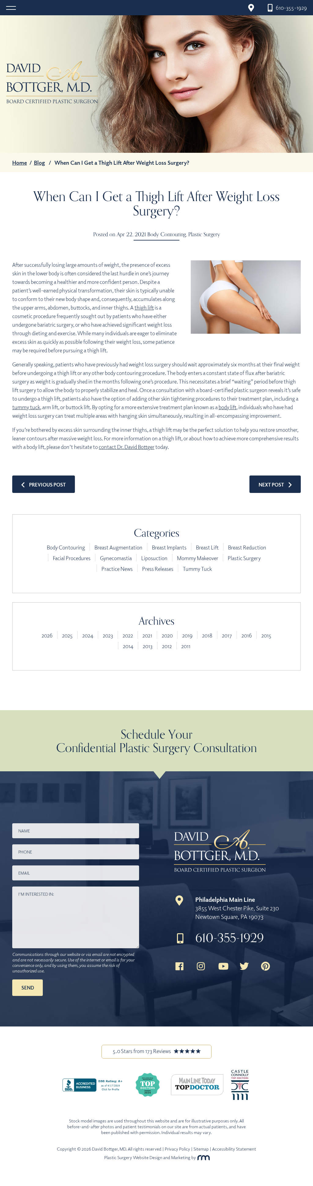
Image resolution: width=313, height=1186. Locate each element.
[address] (251, 7)
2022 (128, 635)
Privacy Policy (177, 1148)
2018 (207, 635)
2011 (185, 646)
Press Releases (157, 568)
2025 (67, 635)
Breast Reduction (247, 547)
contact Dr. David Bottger (126, 446)
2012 (167, 646)
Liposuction (154, 558)
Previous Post (47, 485)
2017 (227, 635)
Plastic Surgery (204, 234)
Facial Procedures (71, 558)
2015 (266, 635)
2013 (148, 646)
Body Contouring (166, 234)
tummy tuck (26, 407)
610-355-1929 (229, 937)
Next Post (271, 485)
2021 (147, 635)
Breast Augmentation (118, 547)
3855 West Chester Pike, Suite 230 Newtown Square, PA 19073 (237, 908)
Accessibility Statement (234, 1148)
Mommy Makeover (197, 558)
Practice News (117, 568)
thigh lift (144, 307)
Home (19, 162)
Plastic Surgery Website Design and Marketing (147, 1157)
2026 (47, 635)
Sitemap (201, 1148)
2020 (167, 635)
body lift (227, 407)
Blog (39, 162)
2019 (187, 635)
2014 (128, 646)
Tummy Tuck (197, 568)
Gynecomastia (116, 558)
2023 (108, 635)
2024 (87, 635)
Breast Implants (169, 547)
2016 (246, 635)
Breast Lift (207, 547)
